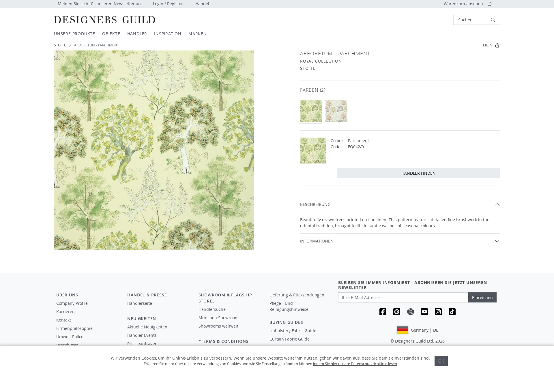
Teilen (486, 45)
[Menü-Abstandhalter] (158, 308)
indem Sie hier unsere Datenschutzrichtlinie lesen (355, 363)
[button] (476, 20)
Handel (202, 3)
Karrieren (65, 311)
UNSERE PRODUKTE (74, 33)
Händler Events (142, 335)
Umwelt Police (69, 336)
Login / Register (168, 3)
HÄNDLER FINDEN (418, 173)
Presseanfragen (142, 343)
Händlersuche (212, 309)
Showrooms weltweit (218, 326)
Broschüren (67, 345)
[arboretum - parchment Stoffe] (311, 111)
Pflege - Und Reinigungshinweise (288, 306)
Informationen (317, 241)
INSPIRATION (167, 33)
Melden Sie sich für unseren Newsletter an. (100, 3)
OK (441, 361)
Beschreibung (315, 204)
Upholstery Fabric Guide (292, 330)
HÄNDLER (137, 33)
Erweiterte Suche (440, 19)
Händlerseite (139, 303)
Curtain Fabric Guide (289, 339)
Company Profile (72, 303)
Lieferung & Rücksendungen (296, 295)
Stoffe (60, 45)
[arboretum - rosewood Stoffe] (336, 111)
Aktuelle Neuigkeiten (147, 327)
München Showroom (219, 317)
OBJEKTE (111, 33)
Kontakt (63, 320)
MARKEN (197, 33)
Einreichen (482, 297)
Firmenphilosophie (74, 328)
